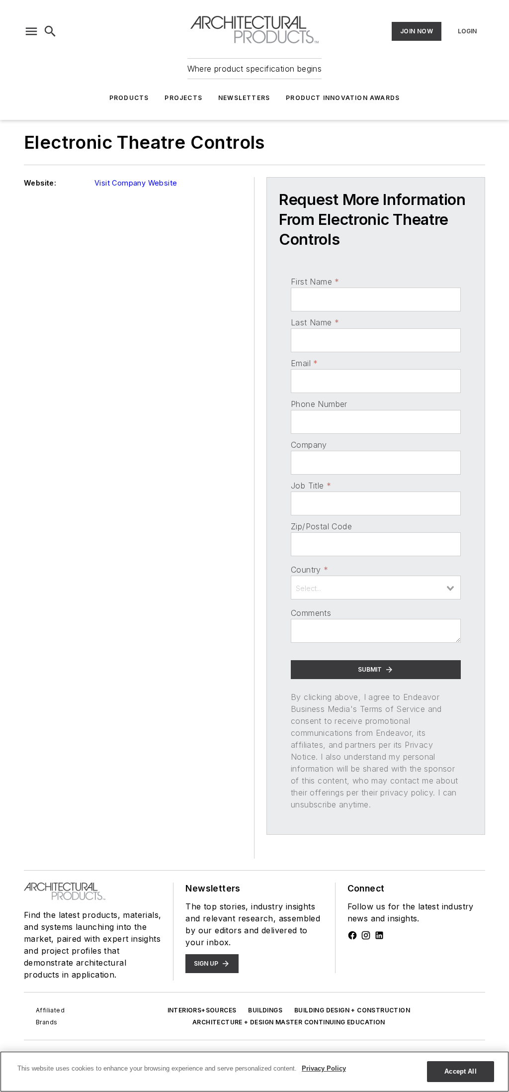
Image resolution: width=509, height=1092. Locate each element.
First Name (315, 282)
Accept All (460, 1071)
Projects (183, 97)
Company (309, 445)
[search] (50, 31)
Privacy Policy (324, 1068)
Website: (40, 183)
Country (309, 570)
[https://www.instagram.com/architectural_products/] (366, 935)
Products (129, 97)
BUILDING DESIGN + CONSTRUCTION (352, 1010)
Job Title (311, 486)
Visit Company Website (135, 183)
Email (304, 363)
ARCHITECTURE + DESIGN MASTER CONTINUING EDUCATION (288, 1022)
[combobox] (376, 587)
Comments (311, 613)
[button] (31, 31)
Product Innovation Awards (343, 97)
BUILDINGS (265, 1010)
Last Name (315, 322)
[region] (254, 1071)
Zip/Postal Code (321, 526)
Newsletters (244, 97)
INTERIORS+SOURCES (202, 1010)
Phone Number (319, 404)
